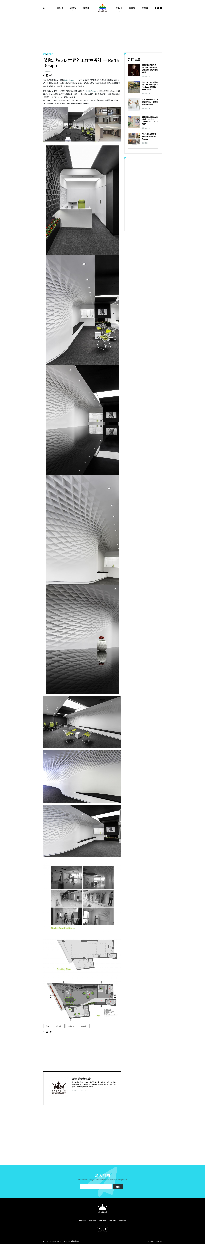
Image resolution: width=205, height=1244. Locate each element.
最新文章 (59, 8)
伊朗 (47, 1026)
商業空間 (71, 1026)
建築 (44, 54)
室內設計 (84, 1026)
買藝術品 (145, 8)
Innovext (158, 1241)
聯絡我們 (122, 1220)
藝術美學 (86, 8)
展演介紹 (119, 8)
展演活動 (102, 1220)
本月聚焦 (112, 1220)
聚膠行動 (132, 8)
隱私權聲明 (75, 1241)
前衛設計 (59, 1026)
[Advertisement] (102, 34)
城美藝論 (73, 8)
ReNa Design (69, 80)
